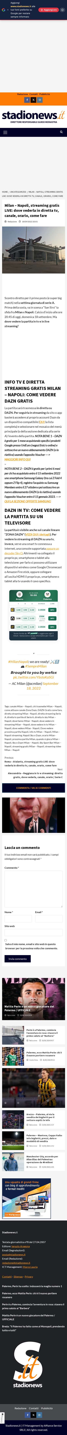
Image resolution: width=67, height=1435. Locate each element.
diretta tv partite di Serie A (20, 717)
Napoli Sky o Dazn (32, 735)
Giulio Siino (33, 1060)
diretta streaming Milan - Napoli (21, 713)
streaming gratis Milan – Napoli (28, 746)
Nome (9, 912)
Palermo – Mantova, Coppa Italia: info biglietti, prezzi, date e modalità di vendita (44, 1138)
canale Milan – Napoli (21, 706)
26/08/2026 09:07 (48, 1040)
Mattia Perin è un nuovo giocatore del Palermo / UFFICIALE (29, 1008)
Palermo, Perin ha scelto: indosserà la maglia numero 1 (32, 1286)
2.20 (32, 610)
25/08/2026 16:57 (26, 1103)
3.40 (18, 610)
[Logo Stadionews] (28, 1364)
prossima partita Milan (23, 739)
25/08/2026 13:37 (48, 1125)
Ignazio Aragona (21, 1246)
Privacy (29, 1276)
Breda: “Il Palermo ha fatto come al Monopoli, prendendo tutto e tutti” (33, 1328)
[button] (9, 132)
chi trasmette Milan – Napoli (47, 706)
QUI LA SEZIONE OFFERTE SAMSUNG (28, 501)
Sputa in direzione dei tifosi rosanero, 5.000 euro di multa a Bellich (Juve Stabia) (33, 1096)
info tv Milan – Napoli (40, 731)
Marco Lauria (30, 1266)
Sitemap (18, 1276)
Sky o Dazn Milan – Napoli (25, 742)
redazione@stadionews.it (16, 1262)
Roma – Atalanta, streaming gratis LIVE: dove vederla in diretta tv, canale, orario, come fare (31, 761)
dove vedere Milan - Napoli (26, 728)
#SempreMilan (36, 666)
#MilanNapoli (18, 662)
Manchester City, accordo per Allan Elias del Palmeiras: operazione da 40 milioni (42, 1159)
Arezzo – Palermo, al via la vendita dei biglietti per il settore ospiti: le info (40, 1117)
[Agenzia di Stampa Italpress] (26, 1198)
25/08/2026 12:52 (48, 1146)
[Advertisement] (33, 66)
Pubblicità (44, 94)
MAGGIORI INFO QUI (18, 459)
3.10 (25, 610)
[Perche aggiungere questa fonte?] (62, 10)
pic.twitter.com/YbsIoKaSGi (33, 677)
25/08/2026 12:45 (48, 1167)
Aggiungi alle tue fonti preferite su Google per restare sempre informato (23, 9)
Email (39, 912)
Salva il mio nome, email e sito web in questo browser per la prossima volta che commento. (31, 946)
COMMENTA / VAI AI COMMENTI (33, 788)
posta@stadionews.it (14, 1254)
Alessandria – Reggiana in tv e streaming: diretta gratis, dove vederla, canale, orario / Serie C (35, 773)
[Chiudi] (8, 10)
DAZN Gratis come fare (50, 710)
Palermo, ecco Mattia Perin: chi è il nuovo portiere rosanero (44, 1054)
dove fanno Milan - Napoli (25, 721)
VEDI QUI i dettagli (37, 534)
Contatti (33, 94)
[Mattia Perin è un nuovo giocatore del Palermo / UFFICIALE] (33, 999)
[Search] (61, 132)
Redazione (22, 94)
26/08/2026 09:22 (49, 1060)
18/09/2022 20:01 (30, 221)
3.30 (18, 618)
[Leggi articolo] (13, 1035)
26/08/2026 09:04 (26, 1015)
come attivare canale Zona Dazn (21, 710)
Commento (12, 867)
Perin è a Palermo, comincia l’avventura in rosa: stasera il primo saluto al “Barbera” (42, 1033)
